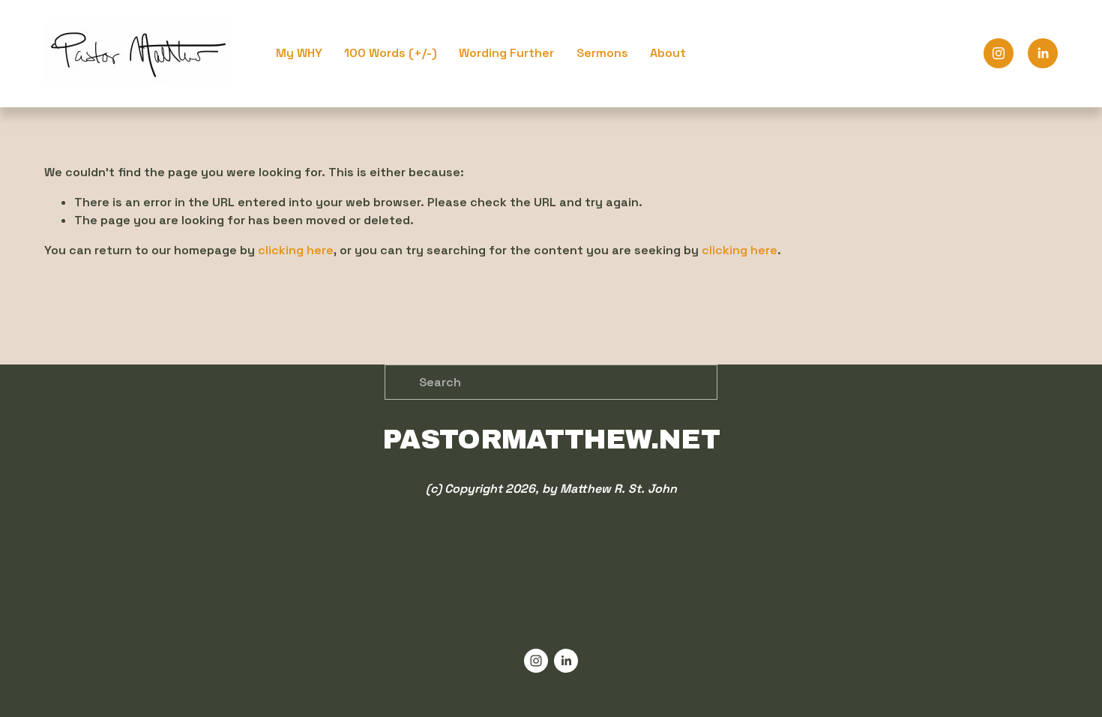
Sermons (602, 53)
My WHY (299, 53)
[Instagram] (999, 53)
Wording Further (506, 53)
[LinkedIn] (1043, 53)
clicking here (296, 250)
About (668, 53)
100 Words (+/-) (390, 53)
